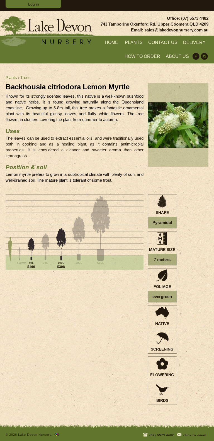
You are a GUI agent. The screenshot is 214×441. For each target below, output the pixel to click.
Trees (25, 77)
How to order (142, 56)
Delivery (194, 42)
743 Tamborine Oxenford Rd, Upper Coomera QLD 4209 (154, 24)
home (111, 42)
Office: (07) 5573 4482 (187, 18)
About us (177, 56)
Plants (134, 42)
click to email (194, 435)
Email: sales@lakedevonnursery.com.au (169, 30)
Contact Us (162, 42)
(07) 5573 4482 (161, 435)
